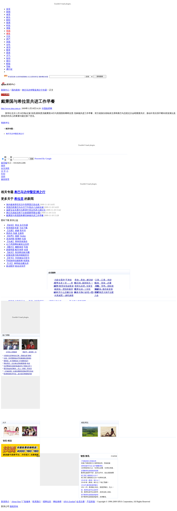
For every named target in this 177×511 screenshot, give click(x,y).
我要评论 (5, 123)
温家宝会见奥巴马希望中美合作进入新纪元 (26, 210)
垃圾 (24, 239)
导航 (8, 66)
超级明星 (10, 250)
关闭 (3, 176)
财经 (8, 20)
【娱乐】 (10, 252)
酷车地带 (19, 250)
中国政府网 (47, 108)
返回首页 (5, 179)
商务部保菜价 (21, 241)
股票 (8, 23)
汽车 (8, 36)
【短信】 (10, 225)
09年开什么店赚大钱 (63, 292)
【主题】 (10, 230)
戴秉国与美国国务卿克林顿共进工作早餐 (25, 215)
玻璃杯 (18, 239)
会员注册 (80, 501)
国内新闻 (16, 90)
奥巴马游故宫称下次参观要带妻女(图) (23, 213)
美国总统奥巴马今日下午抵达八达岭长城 (25, 207)
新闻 (8, 12)
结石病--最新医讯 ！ (84, 283)
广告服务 (26, 501)
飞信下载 (23, 228)
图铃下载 (5, 220)
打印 (3, 174)
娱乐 (8, 17)
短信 (8, 58)
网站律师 (57, 501)
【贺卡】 (10, 258)
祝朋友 (26, 260)
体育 (8, 14)
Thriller (23, 236)
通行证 (9, 69)
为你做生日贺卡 (22, 258)
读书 (8, 47)
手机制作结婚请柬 (14, 260)
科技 (8, 25)
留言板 (4, 163)
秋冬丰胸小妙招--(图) (84, 292)
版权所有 (14, 506)
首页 (8, 9)
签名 (17, 225)
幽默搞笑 (19, 247)
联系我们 (36, 501)
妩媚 (17, 230)
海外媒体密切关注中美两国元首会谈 (23, 204)
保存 (3, 166)
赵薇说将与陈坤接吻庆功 (17, 255)
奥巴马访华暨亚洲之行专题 (34, 90)
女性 (8, 44)
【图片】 (10, 247)
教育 (8, 50)
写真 (26, 247)
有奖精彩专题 (12, 228)
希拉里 (19, 198)
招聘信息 (47, 501)
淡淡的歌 (10, 239)
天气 (8, 55)
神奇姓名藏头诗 (21, 263)
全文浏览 (5, 168)
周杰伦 (9, 233)
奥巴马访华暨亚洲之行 (15, 134)
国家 (17, 236)
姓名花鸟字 (20, 266)
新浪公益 (14, 220)
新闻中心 (5, 90)
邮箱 (8, 64)
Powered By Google (43, 159)
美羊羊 (23, 230)
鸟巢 (15, 233)
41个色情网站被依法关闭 (17, 244)
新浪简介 (5, 501)
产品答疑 (91, 501)
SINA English (69, 501)
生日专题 (24, 225)
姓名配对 (10, 266)
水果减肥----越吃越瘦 (63, 295)
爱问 (8, 61)
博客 (8, 28)
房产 (8, 39)
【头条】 (10, 241)
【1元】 (9, 263)
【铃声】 (10, 236)
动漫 (26, 250)
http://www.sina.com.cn (10, 108)
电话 (9, 163)
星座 (8, 53)
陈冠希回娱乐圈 (22, 252)
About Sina (16, 501)
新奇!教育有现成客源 (64, 286)
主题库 (21, 233)
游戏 (8, 42)
